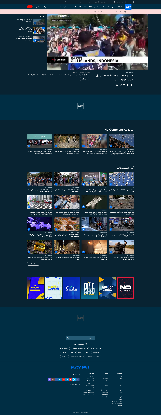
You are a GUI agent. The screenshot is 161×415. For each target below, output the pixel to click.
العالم (107, 7)
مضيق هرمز (89, 357)
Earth (79, 7)
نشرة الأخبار (105, 379)
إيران (87, 352)
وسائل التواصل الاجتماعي (76, 357)
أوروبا (112, 7)
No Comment (130, 149)
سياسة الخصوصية (90, 386)
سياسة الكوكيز (91, 383)
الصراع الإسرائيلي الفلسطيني (79, 348)
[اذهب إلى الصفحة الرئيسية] (128, 7)
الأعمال (102, 7)
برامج (121, 397)
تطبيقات (106, 388)
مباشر (29, 6)
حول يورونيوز (91, 376)
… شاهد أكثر (85, 79)
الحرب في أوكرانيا (64, 348)
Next (90, 7)
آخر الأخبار (119, 7)
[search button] (65, 2)
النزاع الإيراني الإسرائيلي (95, 348)
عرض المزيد (91, 373)
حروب (79, 352)
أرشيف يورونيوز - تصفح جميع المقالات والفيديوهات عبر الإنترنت (116, 403)
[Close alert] (28, 12)
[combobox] (74, 2)
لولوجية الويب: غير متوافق (88, 392)
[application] (97, 41)
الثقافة (85, 7)
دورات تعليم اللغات (104, 397)
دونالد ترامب (96, 352)
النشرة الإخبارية (73, 384)
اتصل (93, 388)
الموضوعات (119, 373)
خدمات (106, 373)
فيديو (69, 7)
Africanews (105, 395)
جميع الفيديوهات (34, 264)
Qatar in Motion (75, 232)
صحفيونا (120, 399)
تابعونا (106, 386)
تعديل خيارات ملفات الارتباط (88, 395)
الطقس (106, 381)
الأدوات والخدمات (104, 392)
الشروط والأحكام (90, 381)
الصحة (74, 7)
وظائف (63, 357)
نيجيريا (105, 187)
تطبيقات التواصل (104, 390)
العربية (131, 2)
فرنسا (97, 357)
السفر (96, 7)
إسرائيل (64, 352)
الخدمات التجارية (90, 379)
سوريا (72, 352)
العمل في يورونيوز (90, 390)
